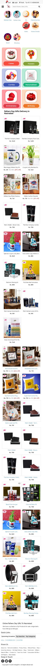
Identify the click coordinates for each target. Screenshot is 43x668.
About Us (3, 648)
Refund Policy (31, 648)
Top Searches (20, 636)
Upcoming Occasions (8, 636)
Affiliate (37, 650)
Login (16, 2)
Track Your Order (21, 652)
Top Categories (30, 636)
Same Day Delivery (6, 650)
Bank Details (12, 654)
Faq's (38, 648)
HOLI (2, 640)
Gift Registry (4, 654)
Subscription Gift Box (33, 652)
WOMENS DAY (10, 640)
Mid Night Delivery (17, 650)
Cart (9, 2)
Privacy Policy (23, 648)
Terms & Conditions (13, 648)
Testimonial (31, 650)
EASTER (19, 640)
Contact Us (13, 652)
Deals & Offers (4, 652)
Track (22, 2)
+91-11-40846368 (33, 2)
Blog (25, 650)
